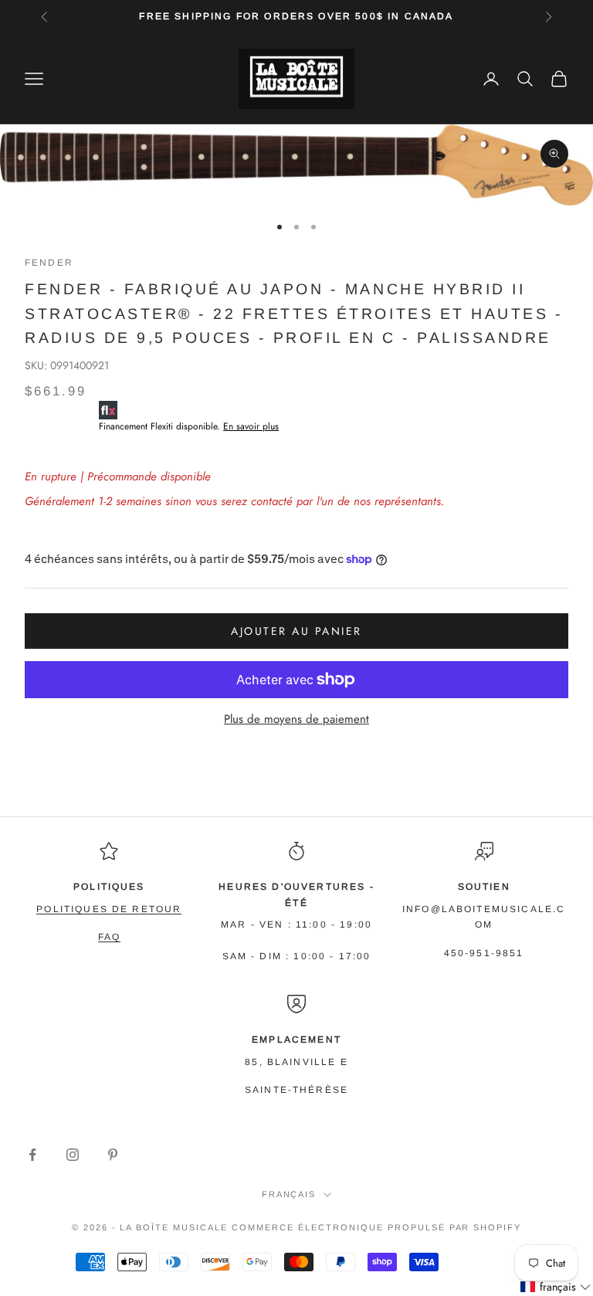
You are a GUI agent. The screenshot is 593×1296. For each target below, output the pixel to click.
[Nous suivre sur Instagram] (72, 1154)
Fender (49, 262)
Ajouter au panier (296, 631)
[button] (556, 1287)
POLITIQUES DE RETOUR (108, 909)
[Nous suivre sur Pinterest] (112, 1154)
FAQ (109, 936)
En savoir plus (251, 426)
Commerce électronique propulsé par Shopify (376, 1227)
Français (289, 1194)
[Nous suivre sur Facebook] (32, 1154)
